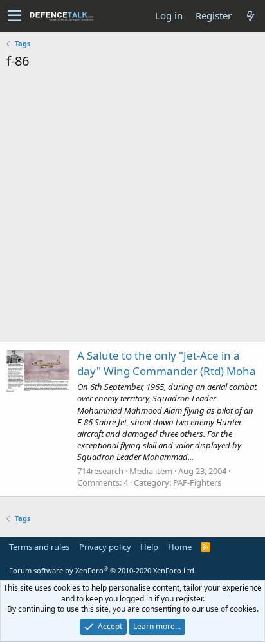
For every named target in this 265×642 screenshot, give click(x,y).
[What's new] (250, 16)
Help (149, 547)
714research (100, 471)
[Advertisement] (132, 209)
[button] (14, 16)
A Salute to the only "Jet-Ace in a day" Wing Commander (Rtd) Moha (166, 363)
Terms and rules (39, 547)
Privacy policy (105, 547)
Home (180, 547)
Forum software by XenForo (102, 570)
